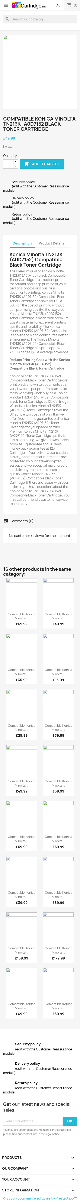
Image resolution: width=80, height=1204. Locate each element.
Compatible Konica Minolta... (21, 616)
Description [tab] (22, 243)
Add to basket (41, 163)
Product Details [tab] (51, 243)
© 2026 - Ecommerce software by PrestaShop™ (40, 1198)
